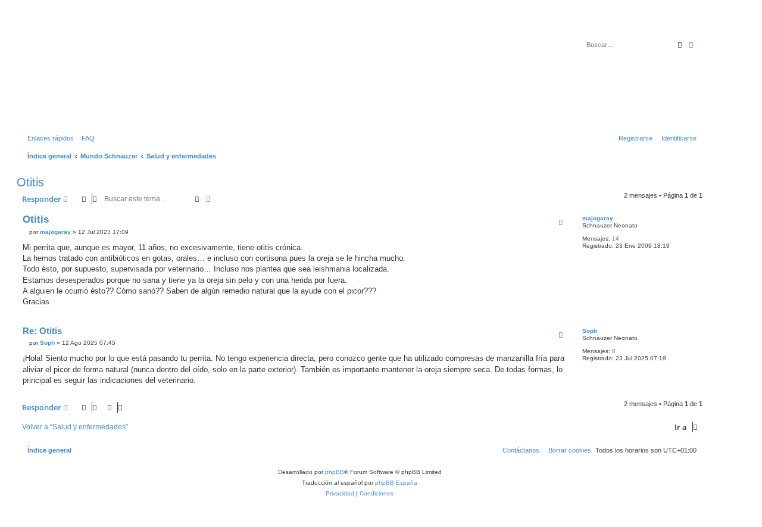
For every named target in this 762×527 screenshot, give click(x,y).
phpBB (334, 472)
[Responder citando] (561, 222)
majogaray (597, 218)
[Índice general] (71, 71)
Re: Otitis (42, 331)
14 (615, 238)
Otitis (30, 182)
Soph (589, 331)
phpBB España (396, 482)
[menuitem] (86, 138)
